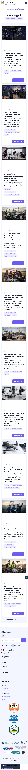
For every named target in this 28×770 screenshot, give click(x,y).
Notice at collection (7, 768)
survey (7, 73)
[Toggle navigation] (26, 3)
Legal (3, 662)
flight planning (9, 544)
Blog (18, 8)
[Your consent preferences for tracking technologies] (26, 577)
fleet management (16, 70)
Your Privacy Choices (12, 765)
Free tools (4, 672)
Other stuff (5, 666)
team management (10, 256)
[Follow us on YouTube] (19, 645)
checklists (7, 315)
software (7, 189)
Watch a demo (8, 697)
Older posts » (11, 619)
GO (23, 640)
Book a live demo (9, 700)
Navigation (5, 657)
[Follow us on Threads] (15, 645)
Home (12, 8)
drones (7, 70)
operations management (12, 132)
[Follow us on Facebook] (6, 645)
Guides (3, 678)
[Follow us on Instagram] (11, 645)
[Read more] (14, 37)
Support (6, 688)
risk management (10, 253)
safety (7, 135)
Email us (6, 685)
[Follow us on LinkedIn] (2, 645)
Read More (17, 80)
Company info (6, 653)
